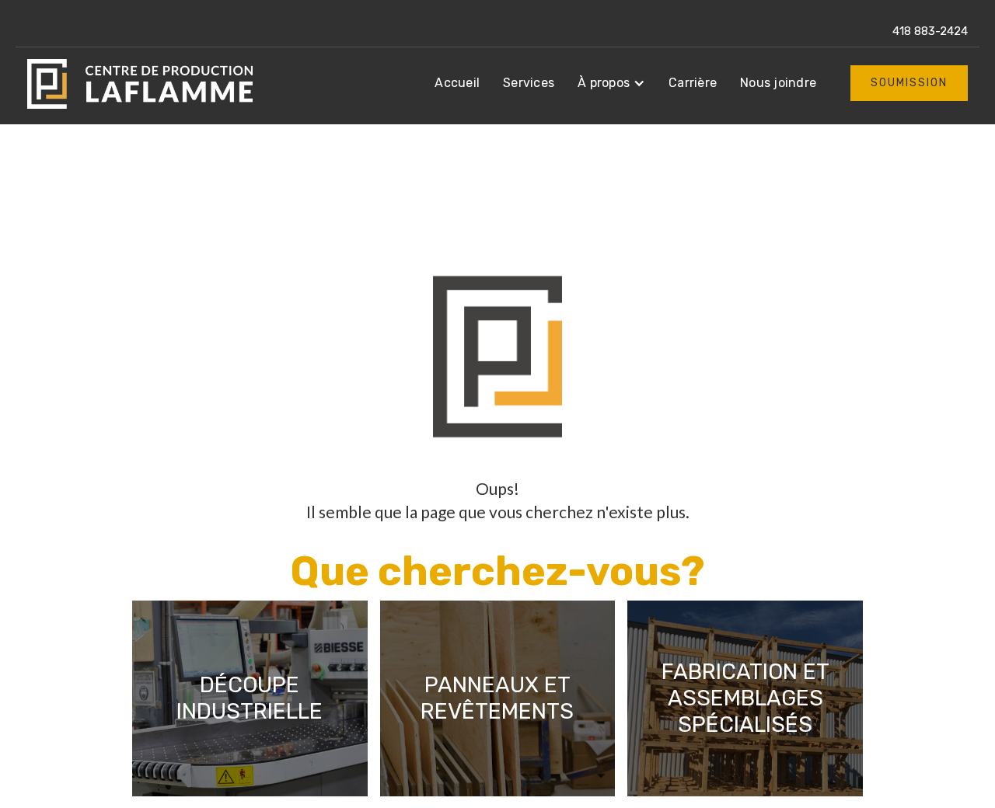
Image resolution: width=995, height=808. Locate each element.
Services (528, 82)
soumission (909, 82)
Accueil (457, 82)
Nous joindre (778, 82)
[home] (140, 84)
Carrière (693, 82)
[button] (611, 83)
